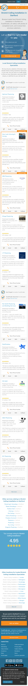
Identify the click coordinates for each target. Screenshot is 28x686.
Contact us (3, 651)
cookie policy (6, 678)
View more (14, 492)
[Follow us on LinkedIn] (17, 660)
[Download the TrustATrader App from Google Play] (9, 665)
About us (3, 644)
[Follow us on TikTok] (20, 660)
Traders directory (19, 649)
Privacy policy (18, 646)
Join (17, 1)
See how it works (14, 637)
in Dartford (14, 504)
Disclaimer (17, 651)
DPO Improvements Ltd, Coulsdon (11, 551)
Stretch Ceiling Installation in (14, 577)
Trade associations (19, 644)
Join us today (13, 623)
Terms (16, 653)
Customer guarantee (20, 655)
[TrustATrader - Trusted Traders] (4, 6)
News (2, 653)
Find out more (13, 88)
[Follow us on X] (10, 660)
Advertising (4, 646)
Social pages (4, 655)
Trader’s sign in (23, 4)
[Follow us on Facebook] (7, 660)
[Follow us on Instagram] (14, 660)
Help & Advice (4, 649)
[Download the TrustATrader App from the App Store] (19, 665)
